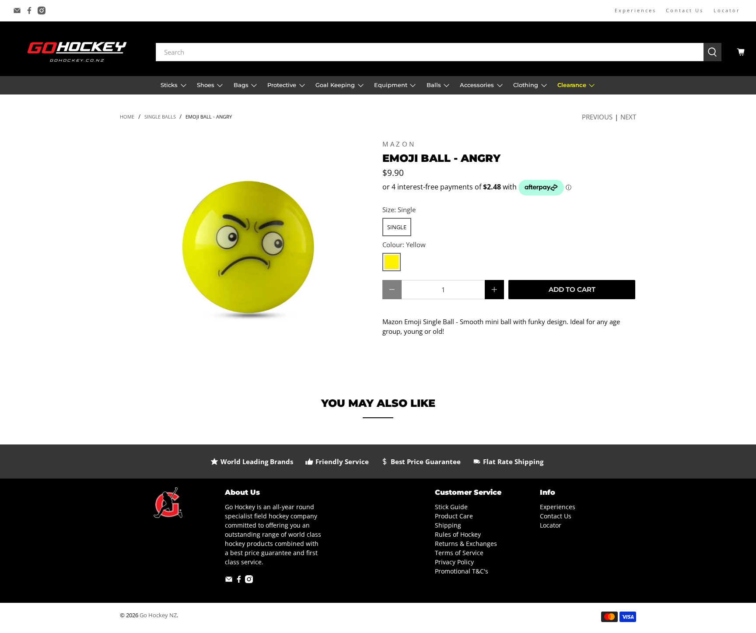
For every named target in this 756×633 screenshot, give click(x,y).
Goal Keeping (335, 84)
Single (396, 227)
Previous (597, 116)
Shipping (448, 525)
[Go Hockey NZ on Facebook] (29, 10)
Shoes (205, 84)
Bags (241, 84)
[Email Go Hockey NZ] (17, 10)
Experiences (635, 10)
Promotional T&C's (461, 571)
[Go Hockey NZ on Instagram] (42, 10)
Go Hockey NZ (158, 615)
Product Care (454, 516)
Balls (434, 84)
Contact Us (685, 10)
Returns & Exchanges (466, 543)
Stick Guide (451, 507)
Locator (727, 10)
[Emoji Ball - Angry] (247, 248)
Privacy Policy (454, 562)
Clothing (525, 84)
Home (127, 116)
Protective (281, 84)
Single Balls (160, 116)
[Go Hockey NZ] (77, 52)
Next (628, 116)
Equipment (390, 84)
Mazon (399, 144)
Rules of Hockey (458, 534)
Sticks (169, 84)
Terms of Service (459, 553)
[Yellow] (391, 262)
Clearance (571, 84)
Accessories (477, 84)
